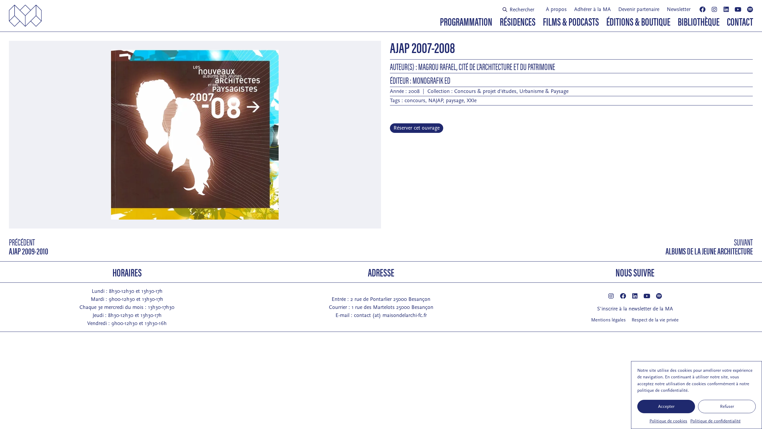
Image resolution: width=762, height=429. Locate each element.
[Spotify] (750, 9)
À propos (556, 9)
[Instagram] (714, 9)
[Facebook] (702, 9)
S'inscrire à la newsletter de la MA (635, 309)
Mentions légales (608, 320)
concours (415, 100)
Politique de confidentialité (715, 421)
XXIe (472, 100)
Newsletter (679, 9)
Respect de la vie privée (655, 320)
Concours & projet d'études (485, 91)
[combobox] (520, 9)
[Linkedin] (726, 9)
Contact (740, 21)
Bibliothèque (698, 21)
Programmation (466, 21)
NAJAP (435, 100)
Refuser (727, 406)
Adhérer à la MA (592, 9)
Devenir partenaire (638, 9)
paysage (455, 100)
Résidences (517, 21)
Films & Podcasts (571, 21)
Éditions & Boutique (638, 21)
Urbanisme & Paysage (544, 91)
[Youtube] (738, 9)
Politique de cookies (668, 421)
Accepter (666, 406)
